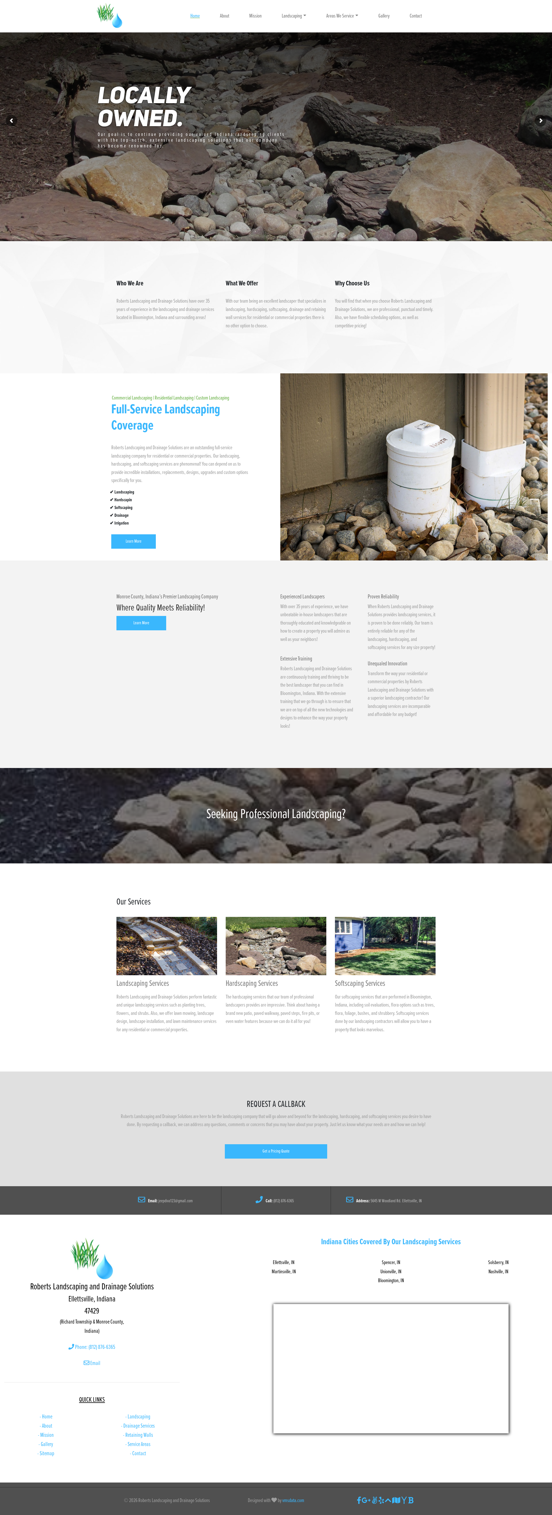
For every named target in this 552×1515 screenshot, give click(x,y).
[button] (276, 1151)
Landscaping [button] (292, 16)
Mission (255, 16)
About (224, 16)
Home (195, 16)
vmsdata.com (292, 1500)
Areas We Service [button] (340, 16)
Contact (416, 16)
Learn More (133, 541)
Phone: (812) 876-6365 (94, 1347)
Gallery (384, 16)
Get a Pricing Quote (276, 1151)
